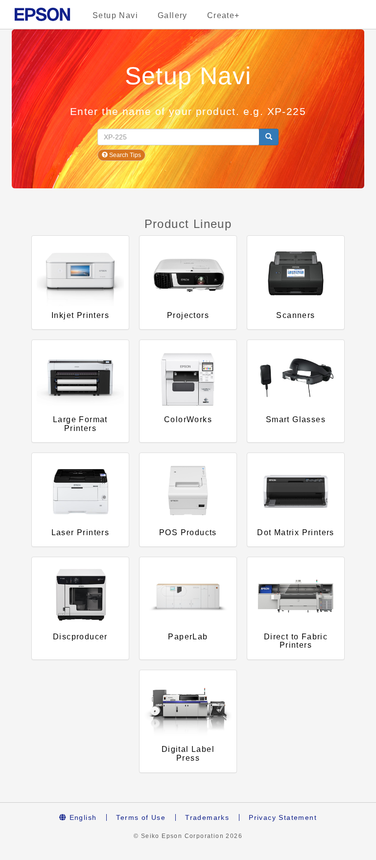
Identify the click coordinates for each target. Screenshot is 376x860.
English (81, 817)
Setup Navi (115, 15)
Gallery (173, 15)
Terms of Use (140, 817)
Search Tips (124, 155)
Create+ (223, 15)
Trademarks (207, 817)
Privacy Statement (283, 817)
